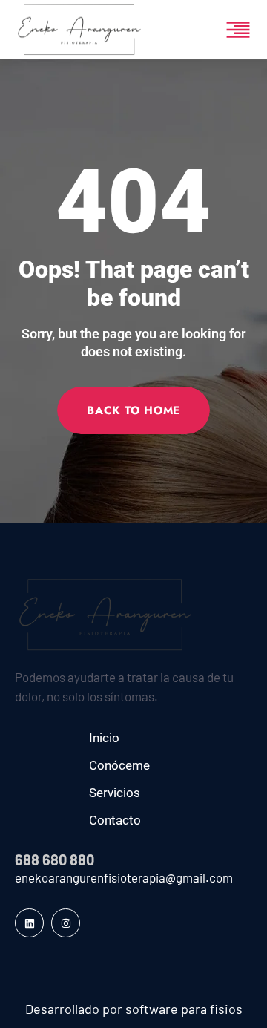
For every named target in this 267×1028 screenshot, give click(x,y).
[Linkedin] (29, 922)
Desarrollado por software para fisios (134, 1009)
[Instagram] (65, 922)
